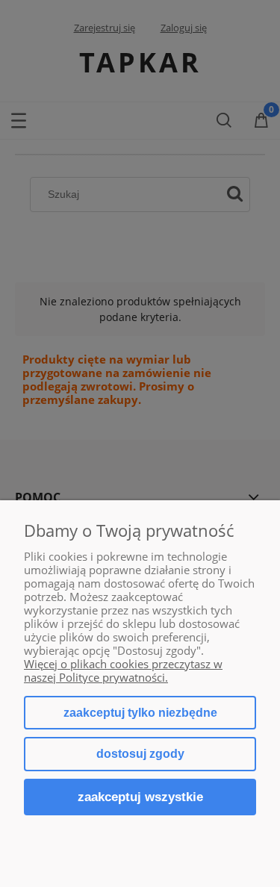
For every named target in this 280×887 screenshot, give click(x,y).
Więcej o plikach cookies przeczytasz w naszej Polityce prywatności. (123, 670)
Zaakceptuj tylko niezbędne (140, 712)
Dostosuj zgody (140, 753)
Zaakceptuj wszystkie (140, 796)
